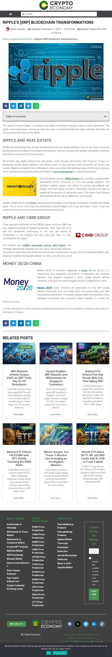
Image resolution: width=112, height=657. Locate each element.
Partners (96, 641)
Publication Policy (90, 634)
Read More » (19, 415)
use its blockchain (63, 171)
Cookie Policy (67, 641)
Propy (33, 202)
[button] (10, 14)
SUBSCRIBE (94, 594)
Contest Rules (83, 641)
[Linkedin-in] (94, 624)
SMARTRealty (72, 178)
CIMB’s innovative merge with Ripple (44, 245)
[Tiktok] (102, 624)
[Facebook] (70, 624)
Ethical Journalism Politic (81, 638)
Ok (49, 653)
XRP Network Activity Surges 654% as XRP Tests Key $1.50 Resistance (19, 378)
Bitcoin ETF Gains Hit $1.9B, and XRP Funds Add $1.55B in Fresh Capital (93, 456)
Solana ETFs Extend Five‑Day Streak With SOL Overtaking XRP (92, 376)
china (84, 270)
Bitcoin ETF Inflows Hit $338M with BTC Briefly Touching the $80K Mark (19, 458)
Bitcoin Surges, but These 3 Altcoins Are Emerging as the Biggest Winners (56, 458)
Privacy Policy (70, 634)
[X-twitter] (78, 624)
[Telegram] (86, 624)
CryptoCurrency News (21, 39)
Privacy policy (60, 653)
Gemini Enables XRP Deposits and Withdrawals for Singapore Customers (56, 378)
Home (6, 39)
